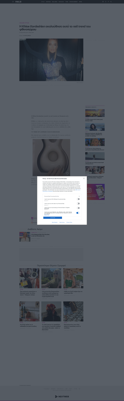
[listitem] (62, 196)
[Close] (84, 179)
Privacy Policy (69, 222)
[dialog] (62, 200)
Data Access (62, 222)
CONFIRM (52, 217)
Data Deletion (54, 222)
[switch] (78, 199)
